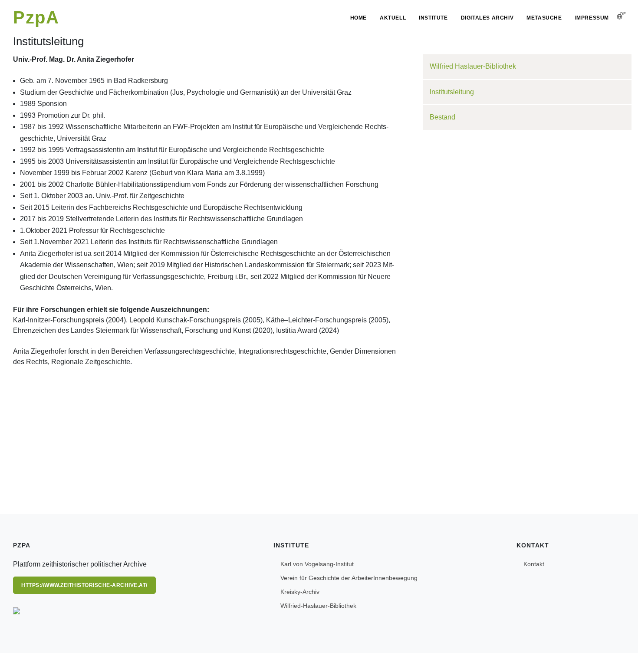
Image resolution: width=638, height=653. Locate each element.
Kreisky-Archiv (299, 591)
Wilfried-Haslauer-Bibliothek (318, 605)
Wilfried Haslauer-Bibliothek (473, 66)
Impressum (592, 18)
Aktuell (393, 18)
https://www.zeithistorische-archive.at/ (84, 585)
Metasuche (544, 18)
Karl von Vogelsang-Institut (317, 563)
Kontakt (533, 563)
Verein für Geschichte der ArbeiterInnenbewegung (349, 577)
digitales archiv (487, 18)
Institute (433, 18)
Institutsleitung (452, 92)
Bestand (442, 117)
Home (358, 18)
